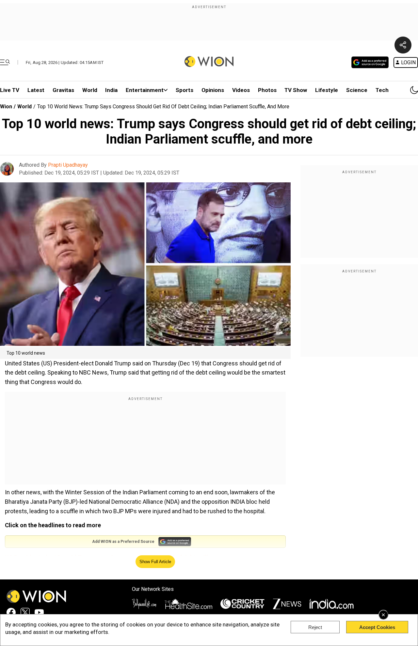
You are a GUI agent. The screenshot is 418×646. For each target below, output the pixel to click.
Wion (6, 106)
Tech (382, 90)
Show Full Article (155, 561)
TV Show (295, 90)
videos (241, 90)
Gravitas (63, 90)
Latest (35, 90)
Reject (315, 627)
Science (356, 90)
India (111, 90)
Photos (267, 90)
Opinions (212, 90)
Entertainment (145, 90)
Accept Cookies (377, 627)
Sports (184, 90)
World (89, 90)
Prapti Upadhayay (68, 165)
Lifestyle (326, 90)
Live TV (9, 90)
